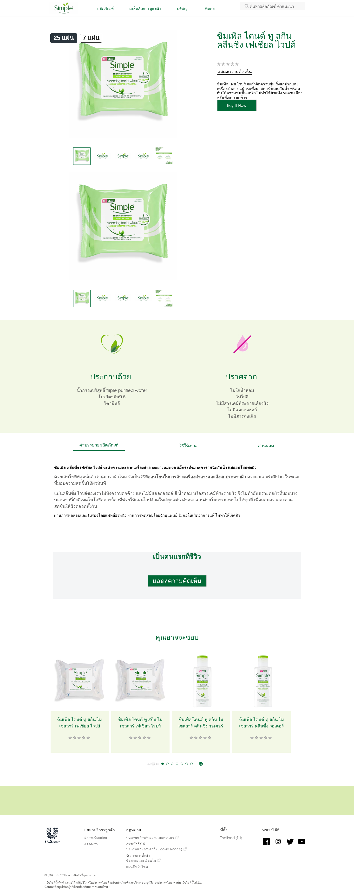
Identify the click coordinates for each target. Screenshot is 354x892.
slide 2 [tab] (167, 764)
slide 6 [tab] (186, 764)
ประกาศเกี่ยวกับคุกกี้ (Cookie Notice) (154, 849)
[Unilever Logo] (52, 842)
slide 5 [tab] (182, 764)
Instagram (280, 841)
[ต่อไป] (201, 764)
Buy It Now (236, 105)
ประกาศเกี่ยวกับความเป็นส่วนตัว (150, 837)
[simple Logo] (63, 12)
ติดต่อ (210, 8)
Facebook (268, 841)
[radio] (63, 38)
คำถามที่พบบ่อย (95, 837)
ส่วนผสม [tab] (266, 445)
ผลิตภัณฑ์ (105, 8)
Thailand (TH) (235, 837)
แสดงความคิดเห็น (177, 581)
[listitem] (82, 156)
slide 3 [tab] (172, 764)
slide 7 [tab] (191, 764)
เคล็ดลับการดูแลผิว (145, 8)
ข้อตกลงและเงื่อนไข (141, 860)
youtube (303, 841)
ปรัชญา (183, 8)
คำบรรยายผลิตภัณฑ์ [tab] (98, 445)
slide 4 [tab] (177, 764)
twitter (292, 841)
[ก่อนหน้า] (153, 764)
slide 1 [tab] (162, 764)
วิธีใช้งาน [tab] (188, 445)
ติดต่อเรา (91, 844)
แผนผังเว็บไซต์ (137, 866)
